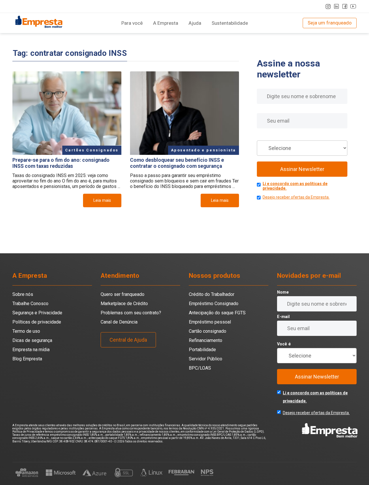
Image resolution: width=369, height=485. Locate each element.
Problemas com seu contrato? (131, 312)
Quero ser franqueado (122, 294)
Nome (263, 84)
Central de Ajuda (128, 340)
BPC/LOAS (200, 368)
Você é (264, 136)
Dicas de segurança (32, 340)
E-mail (263, 109)
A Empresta (165, 23)
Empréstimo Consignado (213, 303)
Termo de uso (26, 331)
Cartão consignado (207, 331)
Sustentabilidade (230, 23)
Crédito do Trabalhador (211, 294)
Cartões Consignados (91, 150)
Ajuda (195, 23)
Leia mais (102, 200)
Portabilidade (202, 349)
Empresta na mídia (31, 349)
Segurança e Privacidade (37, 312)
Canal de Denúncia (119, 322)
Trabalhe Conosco (30, 303)
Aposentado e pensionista (203, 150)
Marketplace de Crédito (124, 303)
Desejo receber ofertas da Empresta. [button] (296, 197)
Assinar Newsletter (302, 169)
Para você (132, 23)
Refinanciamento (205, 340)
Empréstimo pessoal (210, 322)
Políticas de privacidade (36, 322)
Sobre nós (22, 294)
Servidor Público (205, 359)
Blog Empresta (27, 359)
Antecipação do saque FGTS (217, 312)
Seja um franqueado (330, 23)
